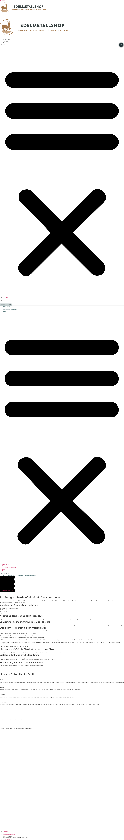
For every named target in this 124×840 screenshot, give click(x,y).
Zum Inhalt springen (5, 0)
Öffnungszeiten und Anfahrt (9, 42)
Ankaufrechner (6, 39)
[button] (62, 171)
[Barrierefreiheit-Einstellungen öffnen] (121, 45)
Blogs (4, 44)
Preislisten (5, 41)
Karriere (4, 45)
